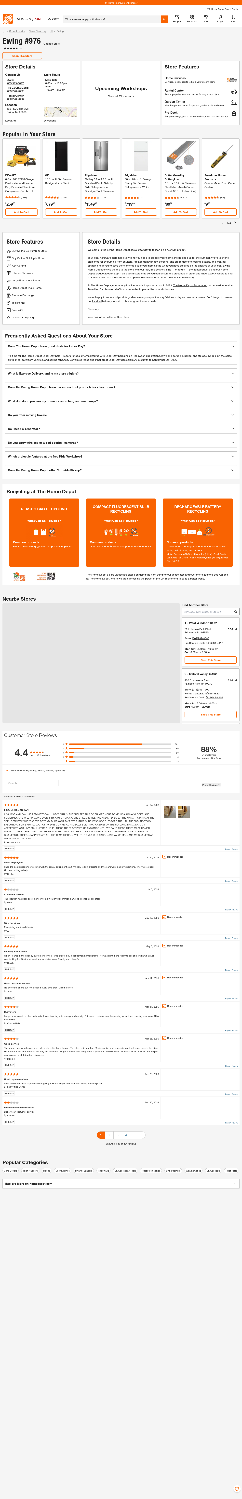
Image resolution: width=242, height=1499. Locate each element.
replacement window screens (151, 261)
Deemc (11, 1058)
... (4, 31)
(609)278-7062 (15, 91)
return (181, 269)
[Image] (170, 812)
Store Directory (37, 31)
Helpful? (9, 848)
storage (202, 355)
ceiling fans (56, 359)
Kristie (10, 874)
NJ (51, 31)
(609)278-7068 (15, 98)
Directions (50, 120)
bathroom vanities (32, 359)
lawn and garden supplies (176, 355)
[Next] (142, 1135)
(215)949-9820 (210, 693)
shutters (127, 261)
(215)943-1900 (200, 689)
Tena (9, 991)
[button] (121, 346)
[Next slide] (235, 222)
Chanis (10, 1115)
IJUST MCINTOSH (16, 1087)
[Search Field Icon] (164, 19)
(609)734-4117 (214, 642)
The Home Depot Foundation (190, 285)
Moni (9, 902)
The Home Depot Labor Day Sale (41, 355)
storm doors (182, 261)
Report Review (231, 849)
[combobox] (112, 19)
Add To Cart (21, 212)
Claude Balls (13, 1023)
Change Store (51, 43)
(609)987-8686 (200, 638)
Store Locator (17, 31)
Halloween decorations (146, 355)
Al (8, 931)
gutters (206, 261)
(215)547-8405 (214, 697)
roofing (196, 261)
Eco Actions (221, 574)
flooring (16, 359)
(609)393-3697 (15, 83)
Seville (10, 962)
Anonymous (13, 842)
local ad (97, 301)
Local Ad (10, 120)
